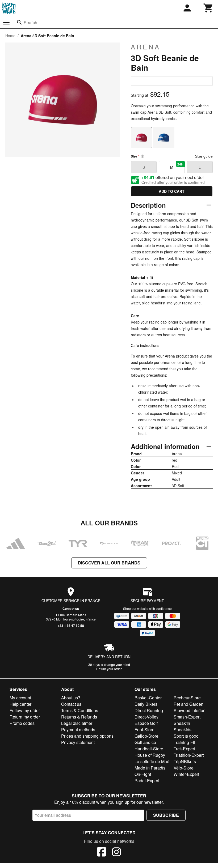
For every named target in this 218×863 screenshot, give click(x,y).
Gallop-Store (146, 736)
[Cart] (208, 8)
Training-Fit (184, 742)
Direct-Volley (146, 717)
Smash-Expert (187, 717)
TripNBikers (185, 761)
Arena (146, 46)
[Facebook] (101, 853)
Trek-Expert (184, 749)
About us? (70, 698)
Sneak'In (182, 723)
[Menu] (6, 22)
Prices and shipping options (87, 736)
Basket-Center (148, 698)
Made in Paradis (150, 768)
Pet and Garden (188, 704)
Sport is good (186, 736)
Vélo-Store (184, 768)
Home (10, 35)
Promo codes (22, 723)
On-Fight (143, 774)
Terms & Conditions (79, 710)
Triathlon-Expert (189, 755)
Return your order (109, 668)
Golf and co (145, 742)
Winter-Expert (186, 774)
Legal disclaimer (76, 723)
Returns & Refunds (79, 717)
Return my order (25, 717)
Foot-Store (144, 729)
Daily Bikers (146, 704)
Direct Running (149, 710)
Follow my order (25, 710)
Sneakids (182, 729)
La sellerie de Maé (152, 761)
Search (30, 22)
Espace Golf (146, 723)
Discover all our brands (109, 563)
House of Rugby (150, 755)
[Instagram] (116, 853)
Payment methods (78, 729)
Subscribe (166, 815)
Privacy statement (78, 742)
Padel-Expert (147, 780)
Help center (20, 704)
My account (20, 698)
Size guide (204, 156)
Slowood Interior (189, 710)
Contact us (70, 608)
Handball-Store (149, 749)
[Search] (19, 22)
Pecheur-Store (187, 698)
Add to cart (172, 191)
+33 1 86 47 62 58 (71, 625)
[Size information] (142, 156)
